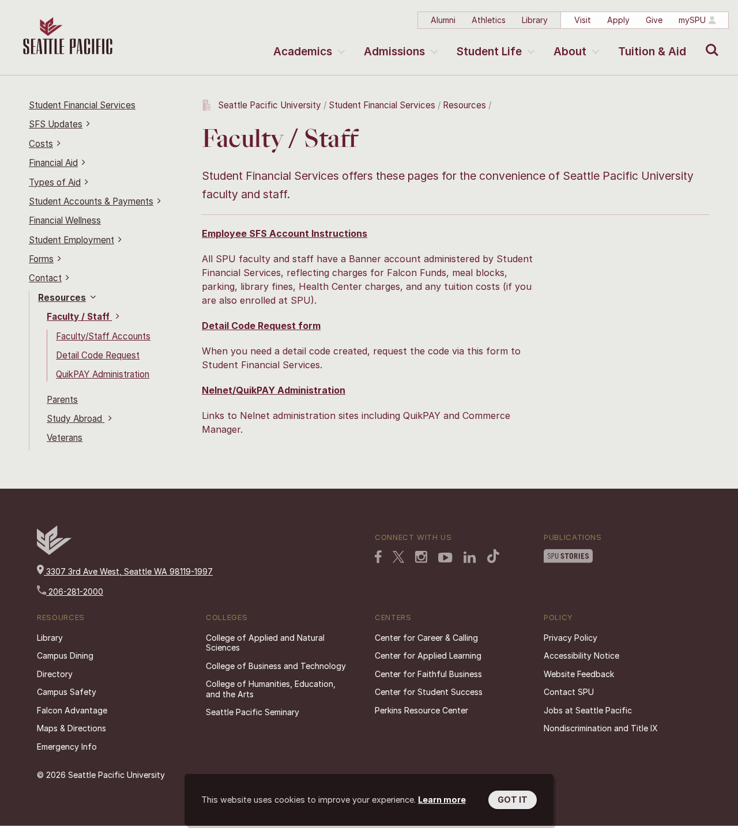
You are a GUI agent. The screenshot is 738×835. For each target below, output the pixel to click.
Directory (55, 674)
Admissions (394, 51)
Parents (62, 399)
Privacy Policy (570, 638)
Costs (41, 143)
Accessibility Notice (581, 655)
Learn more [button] (442, 799)
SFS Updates (55, 124)
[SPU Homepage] (54, 552)
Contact (45, 278)
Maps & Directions (71, 728)
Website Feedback (579, 674)
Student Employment (71, 240)
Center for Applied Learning (428, 655)
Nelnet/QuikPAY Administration (273, 390)
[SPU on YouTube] (445, 559)
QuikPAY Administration (102, 374)
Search (709, 41)
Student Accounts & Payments (91, 201)
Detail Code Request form (261, 325)
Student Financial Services (82, 105)
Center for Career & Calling (426, 638)
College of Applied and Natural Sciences (265, 643)
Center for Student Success (429, 692)
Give (654, 20)
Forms (41, 259)
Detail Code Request (98, 355)
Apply (618, 20)
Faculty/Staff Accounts (103, 336)
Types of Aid (55, 182)
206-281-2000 (74, 591)
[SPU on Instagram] (421, 558)
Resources (62, 297)
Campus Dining (65, 655)
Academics (302, 51)
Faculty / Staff (79, 316)
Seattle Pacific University (269, 105)
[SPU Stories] (568, 557)
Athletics (489, 20)
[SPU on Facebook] (378, 557)
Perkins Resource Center (421, 710)
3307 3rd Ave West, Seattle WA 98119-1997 (128, 571)
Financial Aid (53, 162)
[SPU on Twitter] (398, 558)
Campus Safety (66, 692)
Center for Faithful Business (428, 674)
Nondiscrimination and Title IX (601, 728)
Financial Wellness (65, 220)
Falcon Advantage (72, 710)
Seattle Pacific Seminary (252, 712)
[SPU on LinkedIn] (470, 558)
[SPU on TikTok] (493, 557)
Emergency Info (67, 746)
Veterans (64, 437)
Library (535, 20)
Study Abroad (75, 418)
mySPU (692, 20)
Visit (582, 20)
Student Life (489, 51)
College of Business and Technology (276, 666)
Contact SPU (569, 692)
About (570, 51)
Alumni (443, 20)
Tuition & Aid (652, 51)
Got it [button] (513, 799)
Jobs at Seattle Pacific (588, 710)
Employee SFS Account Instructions (284, 233)
